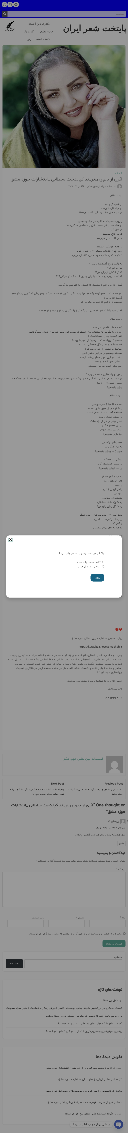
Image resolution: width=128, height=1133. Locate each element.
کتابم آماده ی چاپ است (88, 562)
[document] (64, 566)
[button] (10, 539)
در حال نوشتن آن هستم (89, 566)
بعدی (97, 577)
